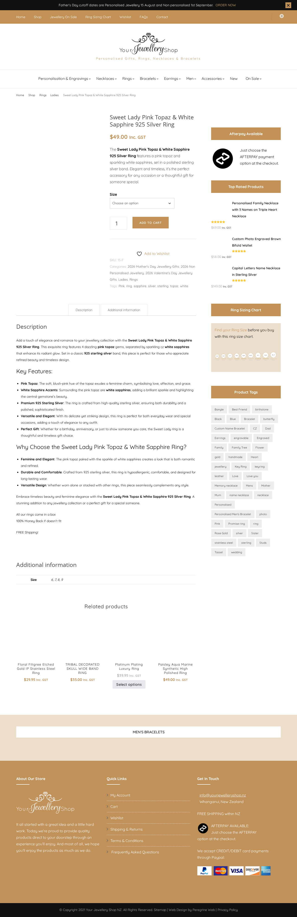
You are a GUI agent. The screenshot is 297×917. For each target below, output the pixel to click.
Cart (114, 806)
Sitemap (160, 910)
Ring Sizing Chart (98, 17)
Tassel (219, 552)
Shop (37, 17)
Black (218, 419)
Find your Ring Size (231, 330)
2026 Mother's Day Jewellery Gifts (153, 266)
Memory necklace (226, 485)
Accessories (212, 78)
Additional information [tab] (124, 310)
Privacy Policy (228, 910)
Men (190, 78)
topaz (174, 286)
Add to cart (150, 222)
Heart (254, 457)
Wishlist (125, 17)
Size (113, 194)
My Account (120, 795)
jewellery (220, 466)
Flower (259, 447)
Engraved (263, 438)
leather (219, 476)
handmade (235, 457)
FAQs (144, 17)
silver (152, 286)
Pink (122, 286)
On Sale (252, 78)
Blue (233, 419)
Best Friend (239, 409)
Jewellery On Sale (63, 17)
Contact (162, 17)
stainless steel (224, 542)
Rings (127, 78)
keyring (260, 466)
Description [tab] (84, 310)
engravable (241, 438)
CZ (255, 428)
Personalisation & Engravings (63, 78)
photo (263, 514)
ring (129, 286)
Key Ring (240, 466)
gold (217, 457)
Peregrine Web (204, 910)
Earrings (171, 78)
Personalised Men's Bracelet (233, 514)
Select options (36, 642)
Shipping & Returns (126, 829)
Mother (266, 485)
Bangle (219, 409)
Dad (268, 428)
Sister (255, 533)
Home (20, 17)
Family (219, 447)
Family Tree (239, 447)
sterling (162, 286)
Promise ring (236, 523)
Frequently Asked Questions (134, 852)
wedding (236, 552)
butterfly (268, 419)
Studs (263, 542)
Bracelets (148, 78)
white (184, 286)
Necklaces (105, 78)
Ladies (123, 279)
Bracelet (249, 419)
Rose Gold (221, 533)
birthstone (261, 409)
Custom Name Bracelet (230, 428)
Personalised (223, 504)
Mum (218, 495)
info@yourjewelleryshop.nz (223, 795)
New (234, 78)
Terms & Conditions (126, 840)
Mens (249, 485)
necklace (263, 495)
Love (235, 476)
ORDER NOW (226, 5)
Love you (252, 476)
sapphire (140, 286)
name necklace (239, 495)
